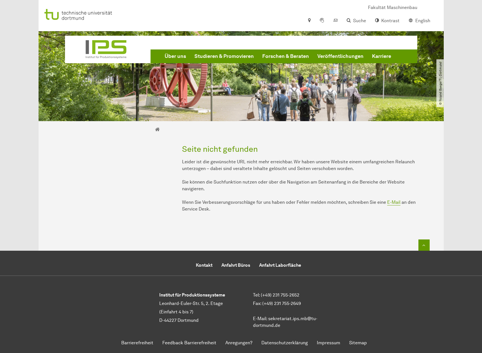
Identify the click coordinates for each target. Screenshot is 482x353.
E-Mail (393, 202)
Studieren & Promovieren (224, 56)
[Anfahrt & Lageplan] (309, 20)
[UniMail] (335, 20)
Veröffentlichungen (340, 56)
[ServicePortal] (322, 20)
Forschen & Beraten (285, 56)
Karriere (381, 56)
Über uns (175, 56)
